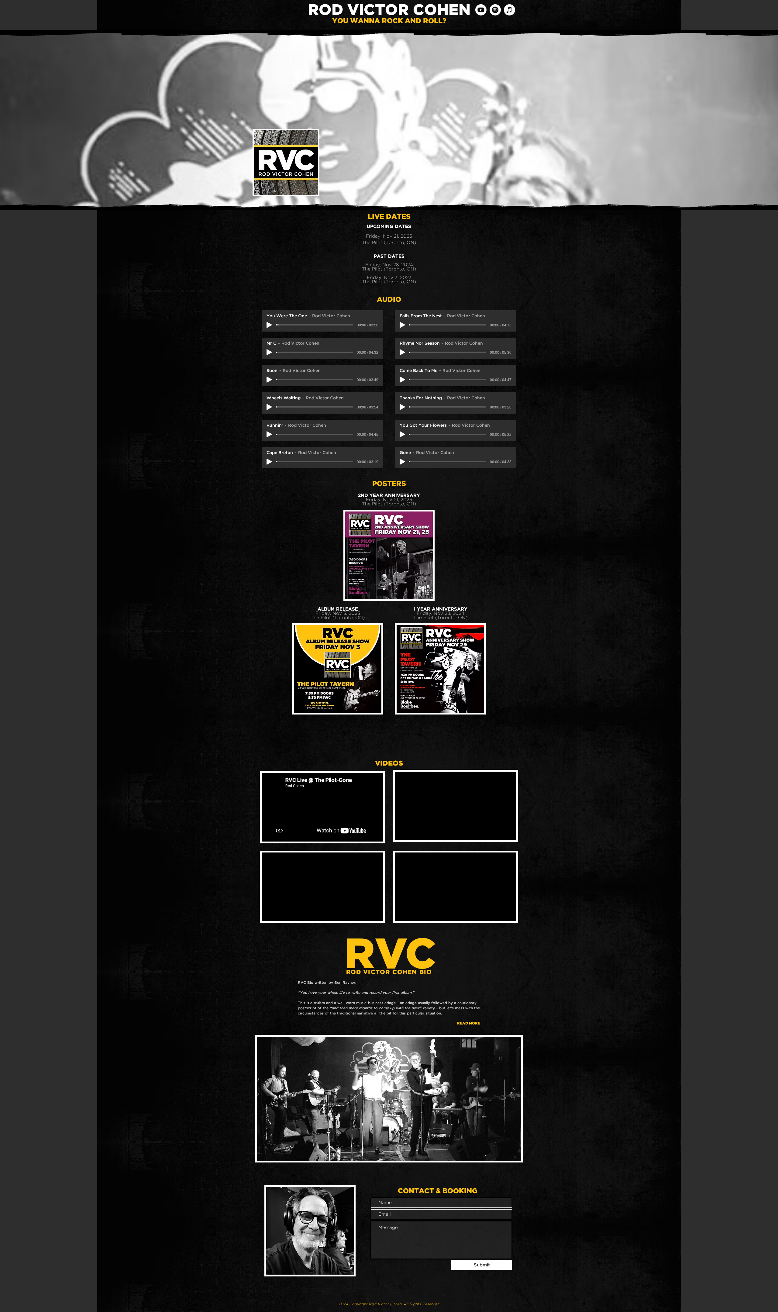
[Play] (269, 325)
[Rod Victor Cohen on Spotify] (495, 9)
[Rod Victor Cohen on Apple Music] (509, 9)
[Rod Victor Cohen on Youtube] (481, 9)
